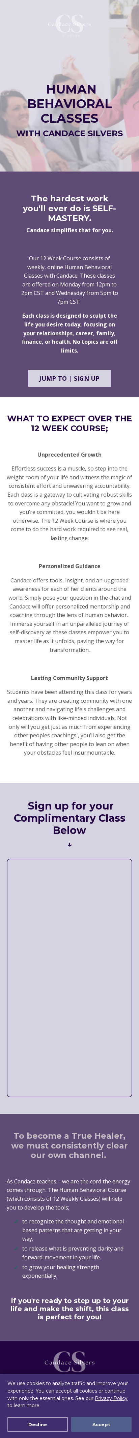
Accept (101, 1424)
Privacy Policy (111, 1398)
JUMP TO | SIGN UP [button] (69, 378)
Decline (37, 1424)
